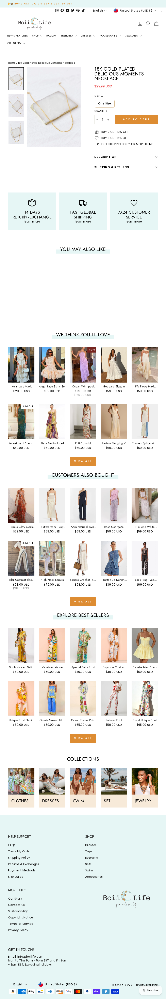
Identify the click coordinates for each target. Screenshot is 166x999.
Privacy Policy (18, 930)
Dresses (91, 845)
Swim (89, 870)
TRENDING (67, 35)
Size (98, 96)
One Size (104, 103)
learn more (32, 221)
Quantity (100, 111)
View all (83, 461)
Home (11, 63)
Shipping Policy (19, 858)
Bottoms (91, 858)
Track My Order (19, 851)
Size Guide (15, 877)
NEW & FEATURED (17, 35)
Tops (88, 851)
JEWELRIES (132, 35)
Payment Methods (21, 870)
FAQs (11, 845)
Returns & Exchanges (23, 864)
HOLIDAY (51, 35)
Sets (88, 864)
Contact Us (16, 905)
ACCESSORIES (109, 35)
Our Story (15, 899)
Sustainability (18, 911)
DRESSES (86, 35)
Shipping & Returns (111, 167)
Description (105, 157)
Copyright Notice (20, 917)
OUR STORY (14, 43)
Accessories (94, 877)
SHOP (35, 35)
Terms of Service (20, 924)
